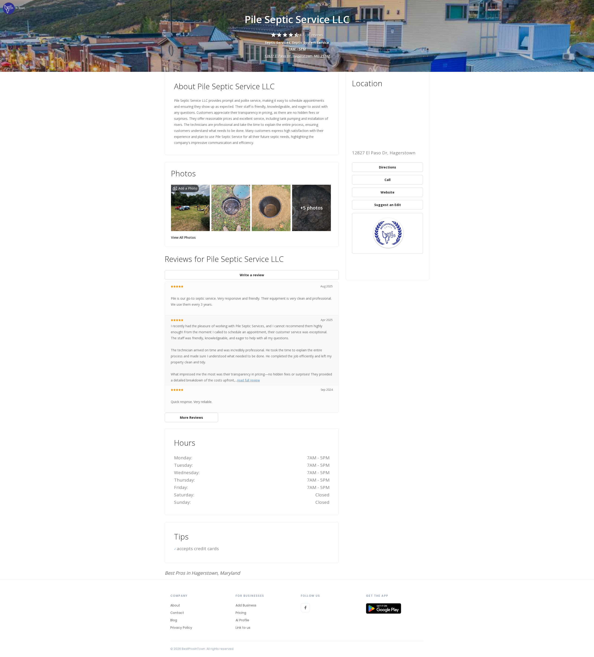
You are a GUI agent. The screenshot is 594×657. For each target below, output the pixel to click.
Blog (173, 620)
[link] (14, 8)
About (175, 605)
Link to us (243, 627)
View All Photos (183, 237)
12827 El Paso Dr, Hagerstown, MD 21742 (297, 56)
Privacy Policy (181, 627)
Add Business (246, 605)
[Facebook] (305, 607)
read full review (248, 380)
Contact (177, 612)
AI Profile (242, 620)
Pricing (241, 612)
